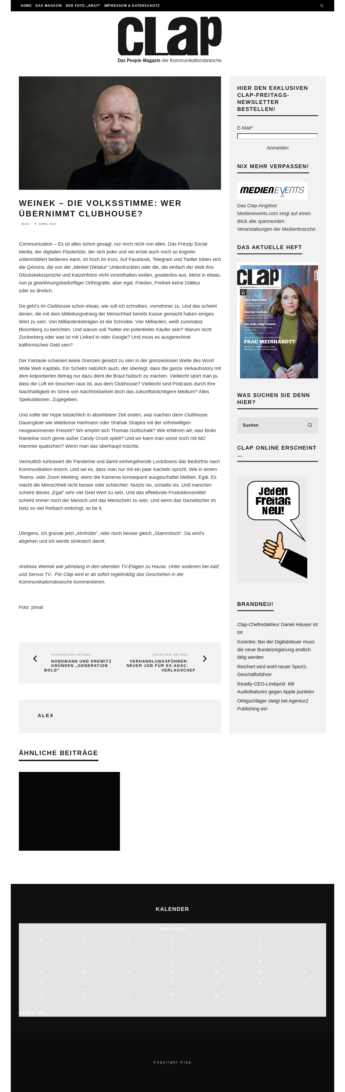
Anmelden (278, 148)
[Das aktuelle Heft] (277, 376)
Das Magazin (49, 6)
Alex (25, 223)
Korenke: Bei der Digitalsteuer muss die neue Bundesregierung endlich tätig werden (276, 649)
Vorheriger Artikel (71, 654)
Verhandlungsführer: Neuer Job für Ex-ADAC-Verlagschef (161, 666)
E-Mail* (245, 128)
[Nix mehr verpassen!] (272, 198)
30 (216, 995)
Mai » (44, 1012)
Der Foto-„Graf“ (83, 6)
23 (216, 983)
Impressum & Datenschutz (132, 6)
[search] (310, 425)
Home (26, 6)
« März (26, 1012)
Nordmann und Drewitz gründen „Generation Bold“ (78, 666)
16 (216, 972)
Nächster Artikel (171, 654)
